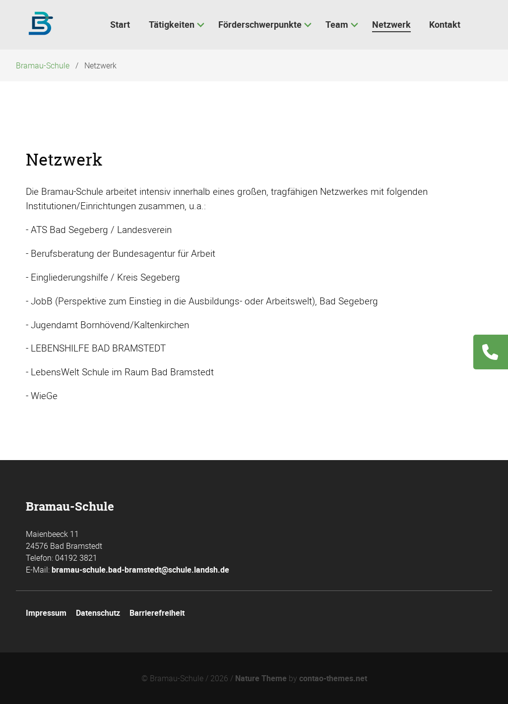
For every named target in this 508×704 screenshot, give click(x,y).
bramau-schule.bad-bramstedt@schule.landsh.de (140, 569)
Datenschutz (98, 612)
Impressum (46, 612)
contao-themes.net (333, 678)
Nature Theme (261, 678)
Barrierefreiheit (157, 612)
